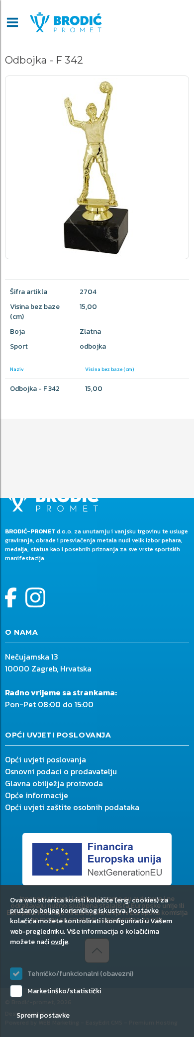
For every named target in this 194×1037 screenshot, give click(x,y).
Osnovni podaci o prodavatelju (61, 771)
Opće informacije (36, 795)
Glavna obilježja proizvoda (54, 783)
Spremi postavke (43, 1015)
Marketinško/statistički (64, 991)
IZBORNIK (12, 22)
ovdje (59, 942)
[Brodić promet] (66, 22)
